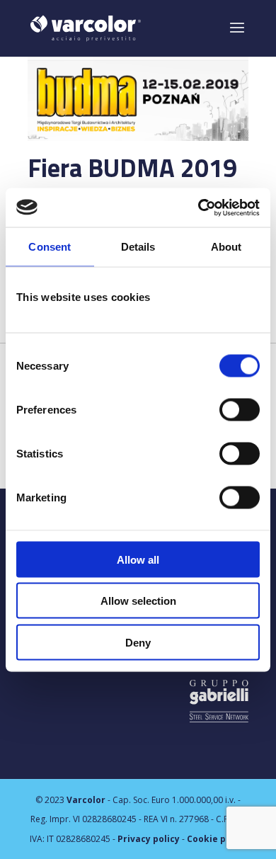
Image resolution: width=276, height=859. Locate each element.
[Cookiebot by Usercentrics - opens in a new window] (198, 207)
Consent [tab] (49, 247)
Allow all (138, 559)
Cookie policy (217, 839)
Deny (138, 642)
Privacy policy (148, 839)
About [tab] (226, 247)
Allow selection (138, 601)
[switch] (239, 409)
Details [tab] (138, 247)
